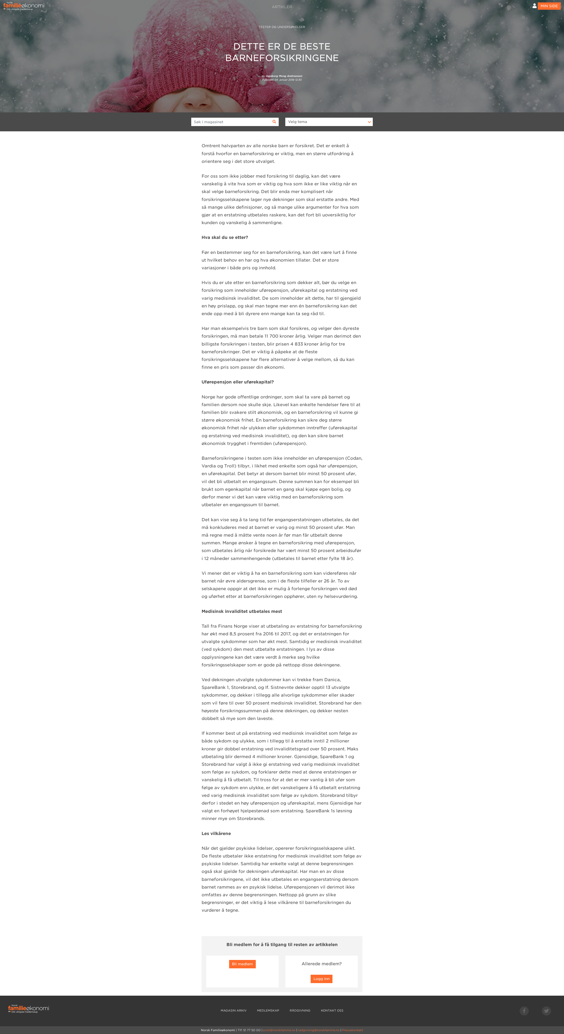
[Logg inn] (534, 6)
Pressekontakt (352, 1030)
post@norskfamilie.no (279, 1030)
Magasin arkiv (234, 1010)
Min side (549, 6)
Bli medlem (242, 964)
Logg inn (322, 979)
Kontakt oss (332, 1010)
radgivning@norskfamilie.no (319, 1030)
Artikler (282, 7)
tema (297, 122)
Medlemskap (268, 1010)
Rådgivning (300, 1010)
